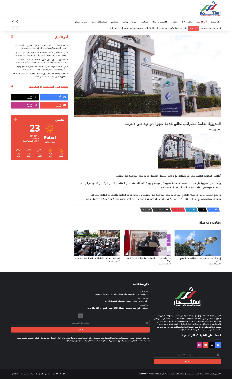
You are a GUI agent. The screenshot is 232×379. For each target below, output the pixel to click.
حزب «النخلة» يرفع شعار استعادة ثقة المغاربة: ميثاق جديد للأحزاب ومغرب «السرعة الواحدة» (41, 68)
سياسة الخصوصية (27, 374)
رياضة (125, 21)
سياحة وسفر (81, 21)
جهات (134, 21)
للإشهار (15, 374)
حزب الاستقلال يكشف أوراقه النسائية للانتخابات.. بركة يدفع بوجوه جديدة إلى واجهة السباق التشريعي (142, 28)
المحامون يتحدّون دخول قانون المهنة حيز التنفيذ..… (97, 258)
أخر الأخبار (202, 21)
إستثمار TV (187, 21)
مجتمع (114, 21)
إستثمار (174, 21)
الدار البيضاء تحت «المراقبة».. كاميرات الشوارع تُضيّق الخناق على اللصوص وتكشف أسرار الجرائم (40, 47)
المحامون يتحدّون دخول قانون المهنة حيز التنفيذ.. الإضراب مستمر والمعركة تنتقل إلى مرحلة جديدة (41, 61)
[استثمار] (210, 8)
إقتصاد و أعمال (159, 21)
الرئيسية (214, 21)
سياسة (144, 21)
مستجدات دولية (99, 21)
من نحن (47, 374)
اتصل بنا (39, 374)
